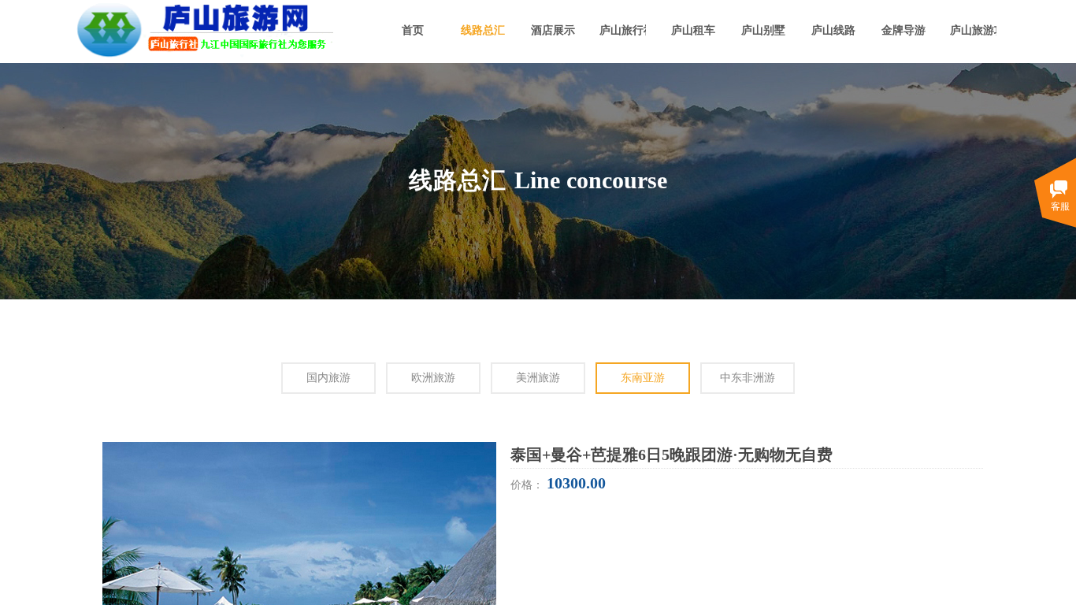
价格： (528, 485)
